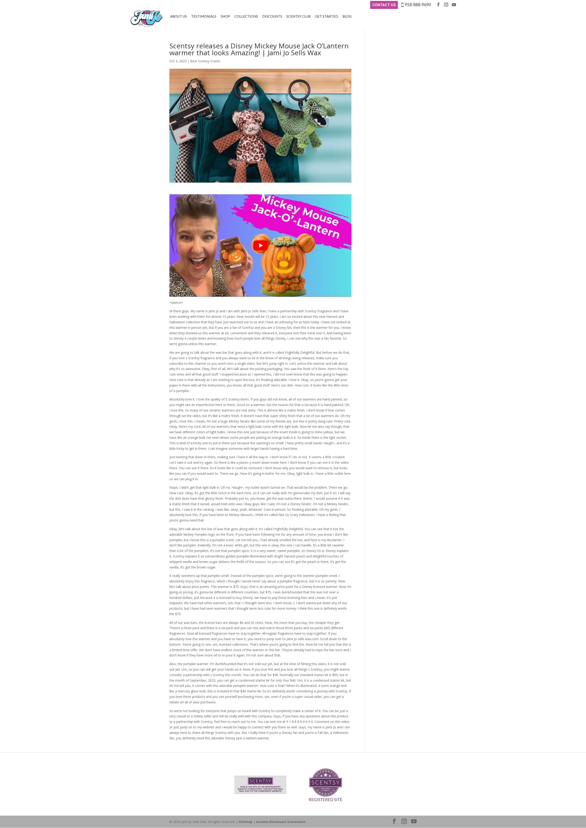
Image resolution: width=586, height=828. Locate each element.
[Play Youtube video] (260, 245)
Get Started (326, 16)
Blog (347, 16)
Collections (246, 16)
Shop (225, 16)
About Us (178, 16)
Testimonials (203, 16)
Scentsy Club (298, 16)
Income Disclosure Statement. (281, 822)
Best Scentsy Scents (205, 61)
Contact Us (384, 5)
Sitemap (245, 822)
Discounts (272, 16)
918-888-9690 (418, 4)
